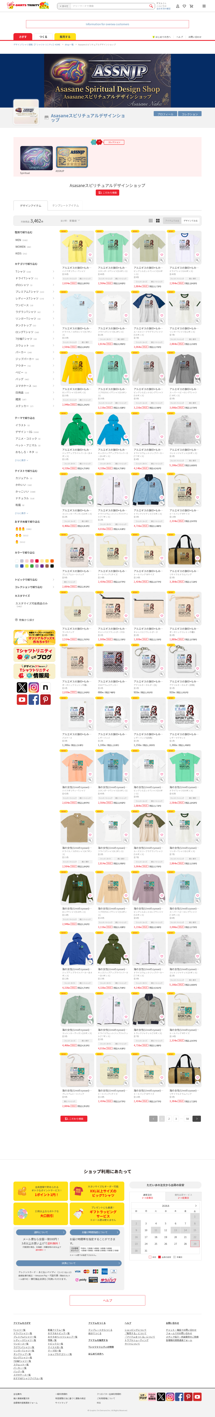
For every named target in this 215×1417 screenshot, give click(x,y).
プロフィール (165, 114)
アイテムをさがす (22, 1323)
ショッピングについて (135, 1329)
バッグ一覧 (18, 1371)
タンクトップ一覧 (22, 1354)
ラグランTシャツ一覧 (23, 1347)
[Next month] (196, 1206)
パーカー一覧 (20, 1367)
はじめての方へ (96, 1353)
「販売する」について (135, 1333)
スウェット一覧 (21, 1364)
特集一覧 (52, 1340)
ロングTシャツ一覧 (22, 1357)
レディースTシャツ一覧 (24, 1340)
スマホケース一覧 (22, 1374)
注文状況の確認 (163, 8)
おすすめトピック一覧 (59, 1333)
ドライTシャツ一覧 (22, 1333)
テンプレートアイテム (65, 205)
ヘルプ (179, 36)
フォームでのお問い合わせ (179, 1333)
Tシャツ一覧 (19, 1329)
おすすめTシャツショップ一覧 (62, 1336)
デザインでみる (191, 220)
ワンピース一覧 (21, 1343)
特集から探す (26, 620)
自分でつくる (94, 1333)
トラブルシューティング (136, 1340)
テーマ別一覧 (54, 1350)
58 (187, 1118)
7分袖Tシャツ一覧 (22, 1361)
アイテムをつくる (97, 1323)
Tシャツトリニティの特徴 (101, 1346)
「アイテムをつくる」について (140, 1336)
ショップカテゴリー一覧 (60, 1354)
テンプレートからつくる (100, 1329)
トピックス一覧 (55, 1343)
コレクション (190, 114)
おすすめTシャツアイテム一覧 (28, 1378)
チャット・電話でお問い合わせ (181, 1329)
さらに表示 (20, 460)
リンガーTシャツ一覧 (23, 1350)
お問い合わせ (195, 36)
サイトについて (132, 1343)
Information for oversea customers (107, 24)
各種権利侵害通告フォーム (179, 1340)
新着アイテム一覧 (56, 1329)
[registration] (90, 254)
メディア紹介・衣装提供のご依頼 (182, 1336)
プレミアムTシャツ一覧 (24, 1336)
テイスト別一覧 (55, 1347)
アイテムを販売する (98, 1340)
